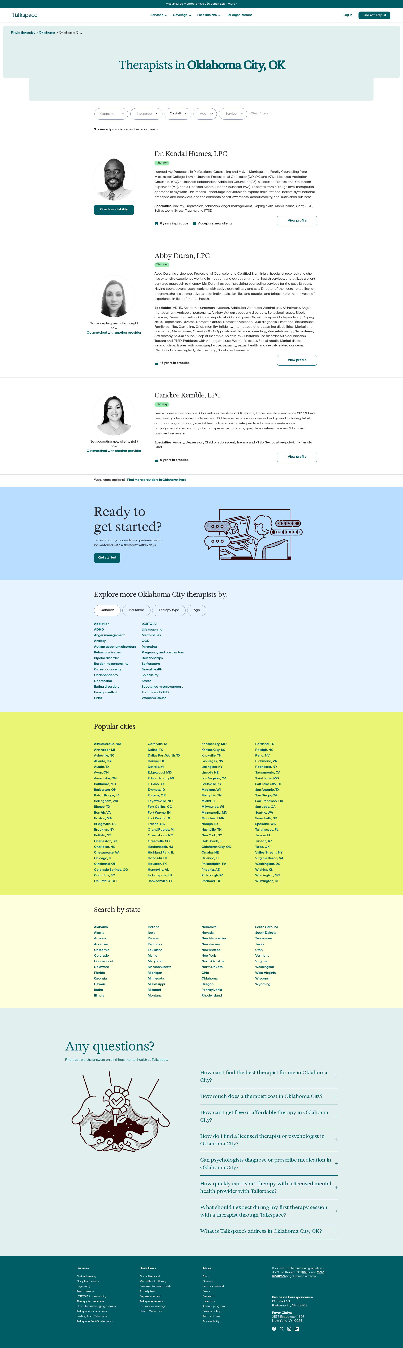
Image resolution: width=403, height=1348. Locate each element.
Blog (206, 1276)
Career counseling (108, 669)
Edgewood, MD (160, 773)
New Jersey (211, 944)
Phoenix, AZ (211, 870)
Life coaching (152, 630)
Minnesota (156, 979)
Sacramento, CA (267, 773)
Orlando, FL (210, 858)
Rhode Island (212, 996)
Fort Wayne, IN (159, 813)
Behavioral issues (107, 652)
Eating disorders (106, 687)
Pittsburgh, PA (213, 875)
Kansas (153, 938)
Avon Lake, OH (105, 778)
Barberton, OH (105, 790)
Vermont (262, 956)
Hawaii (99, 984)
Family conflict (105, 692)
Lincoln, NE (210, 773)
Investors (209, 1301)
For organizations (239, 15)
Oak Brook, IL (212, 841)
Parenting (149, 647)
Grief (98, 698)
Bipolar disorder (106, 658)
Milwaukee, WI (213, 807)
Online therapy (86, 1276)
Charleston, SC (105, 841)
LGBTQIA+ (150, 624)
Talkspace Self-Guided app (95, 1321)
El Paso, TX (156, 784)
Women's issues (154, 698)
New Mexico (211, 950)
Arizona (100, 938)
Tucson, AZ (263, 841)
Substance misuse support (162, 687)
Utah (259, 950)
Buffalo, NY (102, 835)
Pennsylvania (212, 990)
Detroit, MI (156, 767)
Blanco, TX (102, 807)
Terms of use (211, 1316)
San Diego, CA (266, 795)
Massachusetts (159, 967)
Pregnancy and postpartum (163, 652)
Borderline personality (111, 664)
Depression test (150, 1296)
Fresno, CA (156, 824)
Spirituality (150, 675)
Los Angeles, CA (214, 778)
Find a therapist (374, 15)
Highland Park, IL (161, 853)
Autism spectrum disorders (115, 647)
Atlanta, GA (103, 761)
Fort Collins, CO (160, 807)
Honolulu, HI (157, 858)
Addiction (101, 624)
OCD (145, 641)
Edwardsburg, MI (161, 778)
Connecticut (103, 961)
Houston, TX (157, 864)
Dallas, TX (155, 750)
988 (304, 1272)
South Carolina (266, 927)
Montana (155, 996)
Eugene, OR (157, 795)
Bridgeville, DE (105, 824)
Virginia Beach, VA (269, 858)
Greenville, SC (159, 841)
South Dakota (265, 933)
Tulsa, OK (262, 847)
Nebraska (209, 927)
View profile (297, 221)
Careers (208, 1281)
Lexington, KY (212, 767)
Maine (152, 956)
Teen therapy (85, 1291)
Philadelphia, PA (214, 864)
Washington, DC (267, 864)
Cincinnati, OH (105, 864)
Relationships (152, 658)
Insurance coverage (153, 1306)
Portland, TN (265, 744)
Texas (259, 944)
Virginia (261, 961)
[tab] (107, 610)
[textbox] (145, 114)
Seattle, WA (264, 813)
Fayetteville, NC (160, 801)
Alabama (101, 927)
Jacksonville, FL (160, 881)
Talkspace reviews (152, 1301)
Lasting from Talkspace (92, 1316)
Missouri (154, 990)
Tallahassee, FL (266, 830)
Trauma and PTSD (155, 692)
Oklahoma (47, 33)
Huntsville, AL (158, 870)
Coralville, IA (157, 744)
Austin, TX (101, 767)
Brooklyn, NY (104, 830)
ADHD (99, 630)
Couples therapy (88, 1281)
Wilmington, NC (267, 875)
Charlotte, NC (104, 847)
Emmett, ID (156, 790)
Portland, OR (211, 881)
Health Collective (151, 1311)
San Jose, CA (265, 807)
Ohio (205, 973)
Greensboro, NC (160, 835)
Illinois (99, 996)
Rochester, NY (266, 767)
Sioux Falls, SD (266, 818)
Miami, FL (209, 801)
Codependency (106, 675)
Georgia (100, 979)
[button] (158, 15)
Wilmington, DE (267, 881)
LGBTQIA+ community (91, 1296)
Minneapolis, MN (214, 813)
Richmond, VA (266, 761)
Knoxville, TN (211, 756)
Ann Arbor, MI (104, 750)
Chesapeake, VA (106, 853)
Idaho (98, 990)
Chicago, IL (102, 858)
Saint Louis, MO (267, 778)
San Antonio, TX (267, 790)
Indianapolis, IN (160, 875)
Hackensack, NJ (160, 847)
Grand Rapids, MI (161, 830)
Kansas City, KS (213, 750)
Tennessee (263, 938)
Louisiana (155, 950)
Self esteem (151, 664)
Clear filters (259, 113)
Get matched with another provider (114, 333)
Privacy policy (212, 1311)
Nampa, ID (210, 824)
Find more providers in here (156, 480)
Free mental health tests (155, 1286)
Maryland (155, 961)
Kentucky (155, 944)
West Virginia (265, 973)
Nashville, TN (212, 830)
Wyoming (262, 984)
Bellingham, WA (106, 801)
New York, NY (212, 835)
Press (206, 1291)
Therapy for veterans (90, 1301)
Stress (146, 681)
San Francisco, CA (269, 801)
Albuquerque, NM (107, 744)
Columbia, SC (104, 875)
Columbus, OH (105, 881)
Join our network (214, 1286)
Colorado (101, 956)
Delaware (101, 967)
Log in (347, 15)
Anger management (109, 635)
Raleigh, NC (264, 750)
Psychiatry (83, 1286)
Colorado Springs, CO (111, 870)
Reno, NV (262, 756)
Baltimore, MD (105, 784)
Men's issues (151, 635)
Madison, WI (211, 790)
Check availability (114, 209)
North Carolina (213, 961)
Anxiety (100, 641)
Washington (264, 967)
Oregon (207, 984)
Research (209, 1296)
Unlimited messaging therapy (96, 1306)
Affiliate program (214, 1306)
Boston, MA (103, 818)
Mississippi (156, 984)
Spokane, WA (265, 824)
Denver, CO (157, 761)
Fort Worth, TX (159, 818)
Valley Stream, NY (269, 853)
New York (209, 956)
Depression (103, 681)
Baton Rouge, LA (107, 795)
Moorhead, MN (213, 818)
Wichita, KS (264, 870)
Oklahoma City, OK (216, 847)
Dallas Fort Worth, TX (164, 756)
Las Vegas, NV (212, 761)
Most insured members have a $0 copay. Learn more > (201, 4)
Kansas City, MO (214, 744)
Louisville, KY (212, 784)
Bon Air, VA (102, 813)
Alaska (99, 933)
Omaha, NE (210, 853)
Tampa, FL (263, 835)
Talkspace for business (92, 1311)
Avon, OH (101, 773)
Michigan (155, 973)
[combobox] (111, 114)
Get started (107, 558)
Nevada (208, 933)
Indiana (153, 927)
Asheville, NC (104, 756)
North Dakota (212, 967)
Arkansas (101, 944)
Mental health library (153, 1281)
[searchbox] (111, 114)
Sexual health (152, 669)
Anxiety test (147, 1291)
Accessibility (211, 1321)
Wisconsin (263, 979)
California (101, 950)
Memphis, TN (212, 795)
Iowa (152, 933)
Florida (99, 973)
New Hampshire (214, 938)
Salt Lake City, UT (268, 784)
